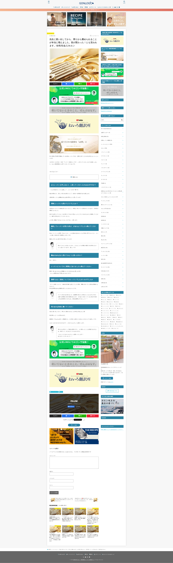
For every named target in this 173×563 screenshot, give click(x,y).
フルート (104, 159)
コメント (52, 455)
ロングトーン (105, 315)
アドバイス (105, 308)
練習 (104, 319)
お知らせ (104, 286)
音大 (112, 324)
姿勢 (109, 317)
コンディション (114, 310)
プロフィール (93, 7)
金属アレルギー (105, 132)
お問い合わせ (75, 7)
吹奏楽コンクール (106, 328)
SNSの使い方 (105, 271)
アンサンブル (105, 251)
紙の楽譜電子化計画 (106, 263)
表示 (77, 177)
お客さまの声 (57, 7)
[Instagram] (117, 7)
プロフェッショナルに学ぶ (117, 326)
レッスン (104, 255)
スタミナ (116, 299)
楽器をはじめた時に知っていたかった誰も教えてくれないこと (111, 192)
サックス (104, 175)
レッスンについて (66, 7)
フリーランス (105, 274)
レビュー (118, 324)
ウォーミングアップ (106, 243)
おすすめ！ (115, 328)
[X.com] (113, 7)
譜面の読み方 (114, 312)
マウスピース (105, 321)
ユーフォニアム (105, 171)
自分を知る (105, 324)
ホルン (61, 391)
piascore (110, 301)
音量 (121, 304)
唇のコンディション (106, 204)
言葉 (110, 319)
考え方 (103, 239)
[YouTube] (115, 7)
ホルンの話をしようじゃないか (109, 196)
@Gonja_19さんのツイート (107, 103)
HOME (49, 549)
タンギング (104, 212)
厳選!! (113, 295)
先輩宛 (113, 321)
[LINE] (119, 7)
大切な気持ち (105, 326)
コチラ (111, 382)
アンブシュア (105, 200)
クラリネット (105, 155)
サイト (51, 485)
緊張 (120, 317)
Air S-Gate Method (106, 128)
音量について (105, 228)
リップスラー (105, 224)
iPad (103, 301)
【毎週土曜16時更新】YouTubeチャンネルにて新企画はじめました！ (87, 9)
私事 (103, 278)
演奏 (115, 317)
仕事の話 (104, 282)
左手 (112, 306)
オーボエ (104, 179)
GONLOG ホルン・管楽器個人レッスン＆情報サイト (83, 559)
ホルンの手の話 (105, 208)
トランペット (105, 152)
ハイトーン (105, 295)
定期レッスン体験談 (106, 140)
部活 (103, 259)
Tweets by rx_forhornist (106, 111)
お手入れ (120, 308)
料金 (82, 7)
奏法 (103, 235)
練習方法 (104, 247)
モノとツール (105, 267)
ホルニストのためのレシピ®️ (105, 7)
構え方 (110, 297)
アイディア (113, 308)
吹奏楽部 (120, 321)
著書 (87, 7)
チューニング (105, 306)
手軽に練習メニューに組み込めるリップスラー (112, 429)
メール (51, 478)
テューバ (104, 163)
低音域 (103, 220)
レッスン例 (117, 319)
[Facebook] (71, 407)
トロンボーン (105, 167)
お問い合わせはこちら (112, 390)
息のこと (104, 232)
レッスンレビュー (50, 33)
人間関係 (113, 315)
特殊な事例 (104, 136)
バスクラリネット (106, 187)
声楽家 (103, 183)
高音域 (103, 216)
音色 (110, 299)
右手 (118, 306)
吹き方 (117, 297)
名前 (51, 471)
